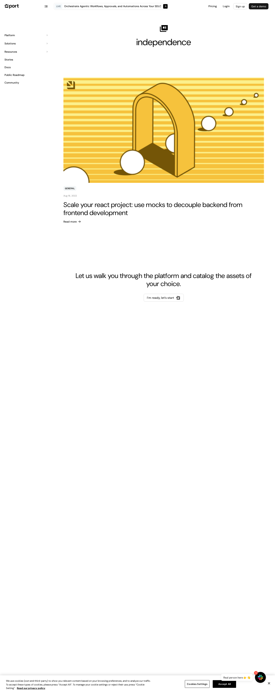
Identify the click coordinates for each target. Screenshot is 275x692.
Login (226, 6)
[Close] (269, 683)
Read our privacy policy (31, 688)
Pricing (212, 6)
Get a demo (258, 6)
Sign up (240, 6)
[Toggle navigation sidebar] (46, 6)
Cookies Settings (197, 683)
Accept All (224, 683)
